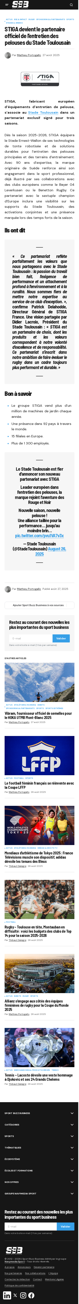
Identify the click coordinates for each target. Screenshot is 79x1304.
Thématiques (13, 1147)
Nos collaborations (35, 1273)
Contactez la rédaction (17, 1279)
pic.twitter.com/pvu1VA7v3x (39, 535)
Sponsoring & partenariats (50, 20)
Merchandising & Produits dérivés (32, 1070)
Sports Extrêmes (54, 709)
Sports (70, 20)
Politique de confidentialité (19, 1285)
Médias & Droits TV (47, 848)
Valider (61, 638)
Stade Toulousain (43, 112)
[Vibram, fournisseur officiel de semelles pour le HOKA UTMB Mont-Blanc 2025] (39, 682)
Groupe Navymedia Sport (20, 1193)
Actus (9, 20)
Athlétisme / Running (25, 705)
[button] (7, 4)
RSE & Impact (20, 20)
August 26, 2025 (50, 551)
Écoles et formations (19, 1170)
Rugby (32, 20)
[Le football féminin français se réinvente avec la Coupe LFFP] (39, 755)
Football (19, 778)
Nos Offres (12, 1182)
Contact (37, 1279)
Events (41, 705)
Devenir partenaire (44, 1267)
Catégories (12, 1124)
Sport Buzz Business (17, 1113)
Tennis (55, 1070)
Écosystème (12, 1159)
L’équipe (53, 1273)
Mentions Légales (54, 1279)
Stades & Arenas (14, 23)
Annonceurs (24, 1267)
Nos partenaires (13, 1273)
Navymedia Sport (15, 1261)
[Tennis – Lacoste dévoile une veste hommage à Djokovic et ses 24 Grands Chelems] (39, 1047)
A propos (10, 1267)
